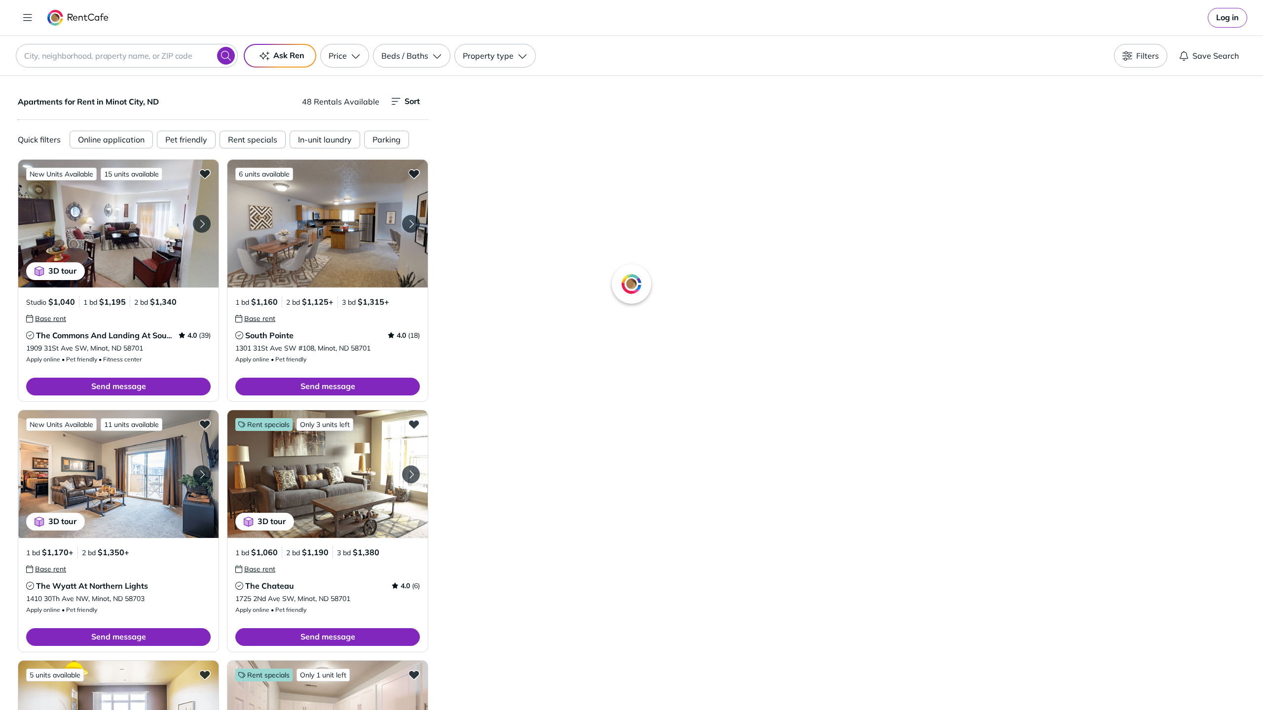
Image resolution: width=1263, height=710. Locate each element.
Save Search (1215, 56)
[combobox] (127, 56)
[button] (118, 223)
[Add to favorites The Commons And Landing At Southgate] (205, 173)
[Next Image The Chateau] (411, 474)
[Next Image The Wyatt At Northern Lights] (202, 474)
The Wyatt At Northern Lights (92, 586)
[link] (1227, 18)
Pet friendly (186, 139)
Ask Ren (288, 55)
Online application (111, 139)
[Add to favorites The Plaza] (205, 674)
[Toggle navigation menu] (27, 18)
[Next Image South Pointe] (411, 224)
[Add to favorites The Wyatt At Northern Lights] (205, 424)
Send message (118, 386)
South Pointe (269, 335)
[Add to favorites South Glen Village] (414, 674)
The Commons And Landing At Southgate (114, 335)
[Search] (226, 56)
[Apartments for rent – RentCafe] (78, 18)
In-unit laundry (325, 139)
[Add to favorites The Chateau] (414, 424)
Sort (412, 101)
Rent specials (252, 139)
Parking (386, 139)
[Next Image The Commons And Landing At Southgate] (202, 224)
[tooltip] (46, 318)
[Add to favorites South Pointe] (414, 173)
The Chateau (269, 586)
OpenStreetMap (896, 681)
